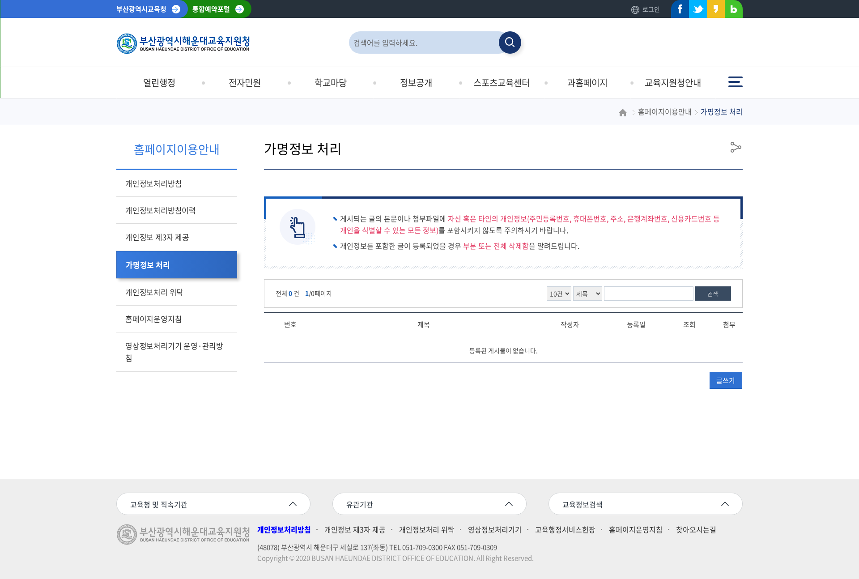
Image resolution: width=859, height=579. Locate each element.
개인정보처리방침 (153, 183)
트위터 (695, 11)
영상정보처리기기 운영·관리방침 (174, 351)
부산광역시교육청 (141, 9)
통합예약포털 (211, 9)
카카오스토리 (713, 11)
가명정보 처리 (148, 264)
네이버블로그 (731, 11)
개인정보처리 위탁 (154, 292)
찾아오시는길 (696, 529)
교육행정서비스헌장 (565, 529)
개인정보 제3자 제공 (157, 237)
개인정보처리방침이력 (160, 210)
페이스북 (677, 11)
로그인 (651, 8)
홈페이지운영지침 (153, 318)
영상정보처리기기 (495, 529)
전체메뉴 (736, 77)
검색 (713, 293)
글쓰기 (725, 380)
